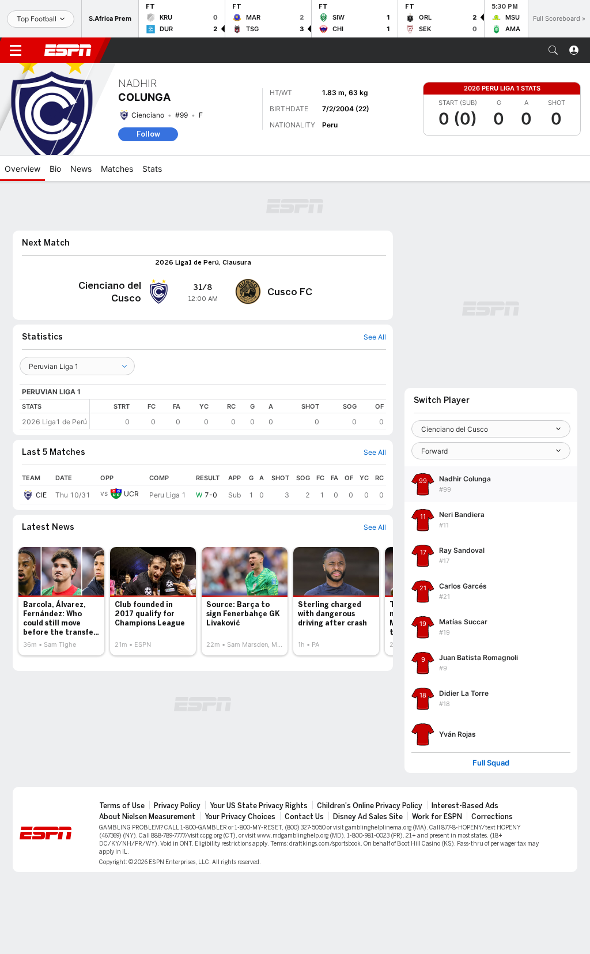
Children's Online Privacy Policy (369, 806)
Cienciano (147, 115)
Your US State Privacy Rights (259, 806)
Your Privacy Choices (240, 817)
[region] (238, 414)
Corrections (492, 817)
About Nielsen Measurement (147, 817)
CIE (41, 495)
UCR (131, 493)
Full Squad (490, 763)
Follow (148, 134)
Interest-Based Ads (465, 806)
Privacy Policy (177, 806)
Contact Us (304, 817)
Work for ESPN (437, 817)
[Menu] (15, 50)
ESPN (68, 50)
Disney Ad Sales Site (368, 817)
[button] (553, 50)
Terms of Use (122, 806)
